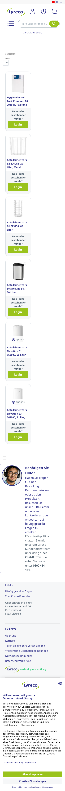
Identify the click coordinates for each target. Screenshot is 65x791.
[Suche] (54, 24)
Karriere (10, 640)
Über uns (10, 635)
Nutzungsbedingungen (19, 655)
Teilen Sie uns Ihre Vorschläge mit (25, 645)
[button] (11, 23)
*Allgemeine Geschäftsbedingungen (26, 650)
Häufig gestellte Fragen (19, 591)
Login (18, 124)
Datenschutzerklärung (18, 661)
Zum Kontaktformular (17, 596)
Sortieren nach (6, 56)
